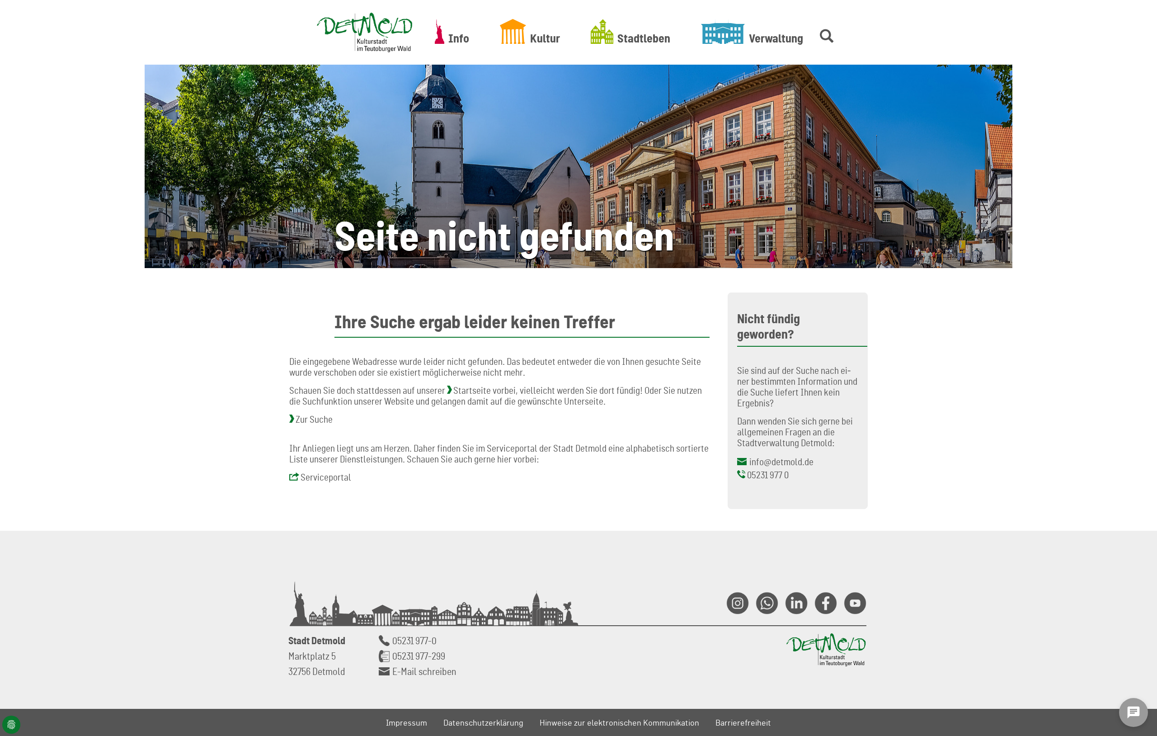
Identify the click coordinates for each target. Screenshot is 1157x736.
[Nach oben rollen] (1139, 630)
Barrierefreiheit (743, 722)
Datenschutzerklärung (483, 722)
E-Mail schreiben (424, 671)
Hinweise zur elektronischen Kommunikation (619, 722)
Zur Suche (314, 419)
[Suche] (824, 31)
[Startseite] (364, 32)
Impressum (406, 722)
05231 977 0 (768, 475)
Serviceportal (326, 477)
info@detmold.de (781, 461)
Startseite (472, 390)
